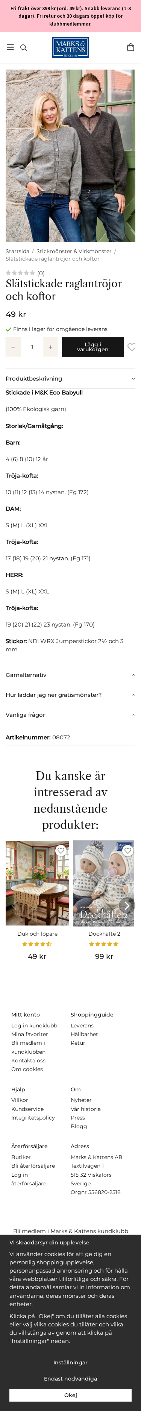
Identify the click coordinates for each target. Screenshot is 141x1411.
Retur (78, 1043)
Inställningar (70, 1362)
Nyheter (81, 1100)
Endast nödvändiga (70, 1379)
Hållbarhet (84, 1034)
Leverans (82, 1026)
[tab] (70, 379)
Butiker (21, 1157)
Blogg (79, 1126)
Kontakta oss (28, 1060)
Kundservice (27, 1109)
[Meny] (10, 47)
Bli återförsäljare (33, 1166)
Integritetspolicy (33, 1118)
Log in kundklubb (34, 1026)
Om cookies (27, 1069)
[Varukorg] (130, 47)
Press (78, 1118)
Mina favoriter (29, 1034)
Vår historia (86, 1109)
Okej (70, 1395)
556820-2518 (104, 1192)
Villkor (19, 1100)
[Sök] (23, 47)
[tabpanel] (70, 526)
